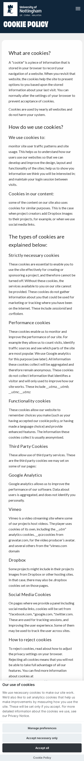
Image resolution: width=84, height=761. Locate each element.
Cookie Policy (42, 757)
